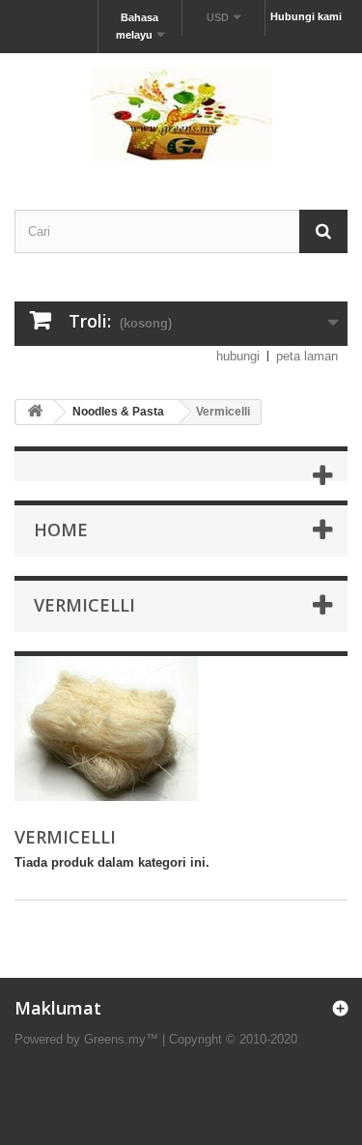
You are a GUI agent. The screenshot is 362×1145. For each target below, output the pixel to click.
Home (61, 529)
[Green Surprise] (181, 114)
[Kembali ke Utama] (34, 412)
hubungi (238, 356)
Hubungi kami (306, 16)
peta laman (307, 356)
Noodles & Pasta (118, 411)
